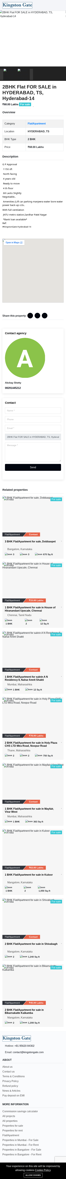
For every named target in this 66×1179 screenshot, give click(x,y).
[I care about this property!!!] (33, 105)
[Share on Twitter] (44, 315)
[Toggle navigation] (60, 5)
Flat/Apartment (37, 123)
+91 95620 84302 (24, 1045)
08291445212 (13, 388)
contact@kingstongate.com (28, 1052)
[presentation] (1, 74)
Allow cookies (33, 1175)
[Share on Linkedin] (37, 315)
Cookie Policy (43, 1170)
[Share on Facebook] (30, 315)
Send (33, 467)
